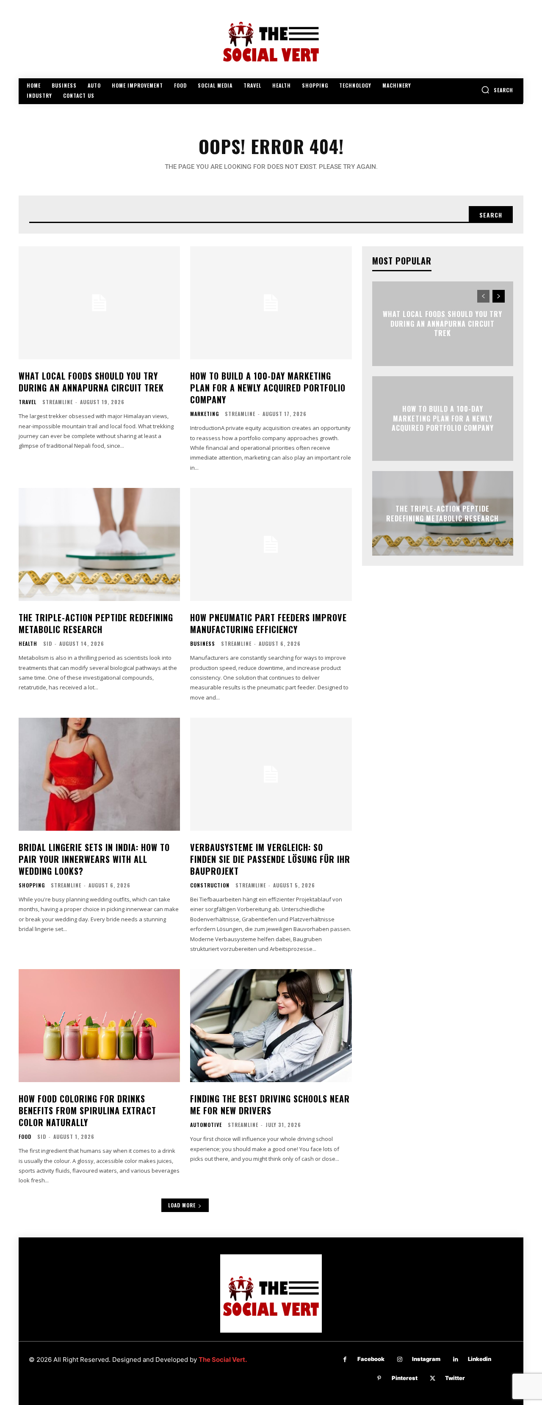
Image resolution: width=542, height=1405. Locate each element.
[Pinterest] (379, 1378)
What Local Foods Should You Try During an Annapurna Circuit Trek (91, 381)
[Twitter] (432, 1378)
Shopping (32, 885)
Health (28, 643)
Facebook (370, 1358)
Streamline (57, 401)
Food (25, 1136)
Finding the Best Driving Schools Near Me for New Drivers (270, 1104)
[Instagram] (399, 1359)
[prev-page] (483, 296)
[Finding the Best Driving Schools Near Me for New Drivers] (270, 1025)
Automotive (206, 1124)
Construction (210, 885)
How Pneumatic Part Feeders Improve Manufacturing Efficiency (268, 623)
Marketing (204, 413)
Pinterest (405, 1378)
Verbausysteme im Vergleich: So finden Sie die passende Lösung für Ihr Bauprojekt (270, 859)
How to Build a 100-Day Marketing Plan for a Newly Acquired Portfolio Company (268, 387)
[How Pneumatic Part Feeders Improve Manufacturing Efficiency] (270, 544)
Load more (182, 1205)
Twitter (455, 1378)
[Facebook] (344, 1359)
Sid (47, 643)
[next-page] (498, 296)
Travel (27, 402)
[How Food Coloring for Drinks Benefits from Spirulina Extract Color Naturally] (99, 1025)
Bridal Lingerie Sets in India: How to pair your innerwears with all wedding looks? (94, 859)
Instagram (426, 1358)
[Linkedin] (455, 1359)
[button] (497, 89)
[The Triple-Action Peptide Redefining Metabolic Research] (99, 544)
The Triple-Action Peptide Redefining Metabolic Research (96, 623)
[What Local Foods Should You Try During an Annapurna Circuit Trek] (99, 302)
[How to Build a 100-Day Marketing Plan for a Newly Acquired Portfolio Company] (270, 302)
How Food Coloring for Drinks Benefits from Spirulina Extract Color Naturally (87, 1110)
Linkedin (479, 1358)
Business (202, 643)
